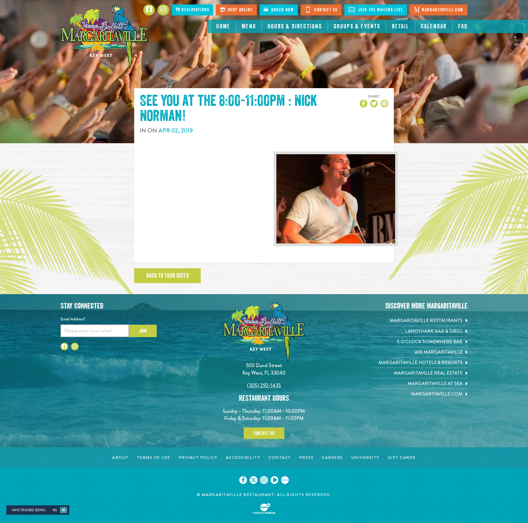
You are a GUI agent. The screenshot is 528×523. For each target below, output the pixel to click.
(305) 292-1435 (264, 385)
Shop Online (239, 10)
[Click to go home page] (104, 37)
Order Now (281, 10)
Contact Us (325, 10)
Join (143, 330)
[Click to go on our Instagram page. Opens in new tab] (264, 480)
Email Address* (73, 319)
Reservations (194, 10)
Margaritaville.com (442, 10)
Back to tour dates (167, 276)
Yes (55, 510)
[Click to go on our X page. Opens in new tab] (253, 480)
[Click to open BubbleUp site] (264, 509)
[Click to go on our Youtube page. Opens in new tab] (274, 480)
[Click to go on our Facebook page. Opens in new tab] (243, 480)
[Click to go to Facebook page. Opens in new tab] (64, 346)
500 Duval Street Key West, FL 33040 (263, 369)
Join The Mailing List (379, 10)
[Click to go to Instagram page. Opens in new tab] (75, 346)
